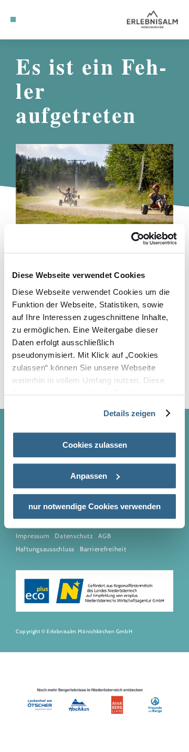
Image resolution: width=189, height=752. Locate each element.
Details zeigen (129, 413)
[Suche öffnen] (52, 19)
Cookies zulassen (94, 444)
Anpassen (88, 475)
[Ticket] (29, 19)
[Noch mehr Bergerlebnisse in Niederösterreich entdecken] (94, 702)
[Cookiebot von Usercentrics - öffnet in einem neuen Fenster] (133, 238)
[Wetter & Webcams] (36, 19)
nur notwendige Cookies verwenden (94, 506)
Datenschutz (74, 536)
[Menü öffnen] (13, 19)
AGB (104, 536)
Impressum (32, 536)
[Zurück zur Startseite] (152, 19)
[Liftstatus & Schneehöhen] (44, 19)
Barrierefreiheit (103, 549)
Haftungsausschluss (45, 549)
